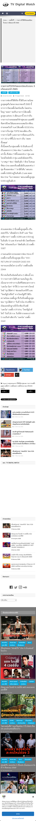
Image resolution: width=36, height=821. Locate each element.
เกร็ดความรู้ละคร (14, 684)
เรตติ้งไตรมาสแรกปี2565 (24, 386)
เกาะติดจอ (12, 645)
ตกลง (18, 814)
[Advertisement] (18, 43)
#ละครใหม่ (4, 642)
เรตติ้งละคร (13, 386)
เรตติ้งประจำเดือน (14, 92)
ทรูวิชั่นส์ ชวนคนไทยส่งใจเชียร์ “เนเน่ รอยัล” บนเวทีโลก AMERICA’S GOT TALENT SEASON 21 (22, 545)
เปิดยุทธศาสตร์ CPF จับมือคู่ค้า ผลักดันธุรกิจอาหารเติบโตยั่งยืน (23, 423)
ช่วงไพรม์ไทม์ (22, 642)
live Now (29, 13)
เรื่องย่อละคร (21, 645)
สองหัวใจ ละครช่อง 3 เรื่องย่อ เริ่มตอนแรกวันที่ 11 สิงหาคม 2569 (18, 766)
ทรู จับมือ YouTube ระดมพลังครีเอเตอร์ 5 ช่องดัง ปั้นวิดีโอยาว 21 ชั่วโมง (23, 442)
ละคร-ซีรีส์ (4, 645)
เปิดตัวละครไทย (21, 723)
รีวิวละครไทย (28, 720)
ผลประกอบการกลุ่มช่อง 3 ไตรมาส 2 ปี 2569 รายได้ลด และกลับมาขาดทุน (23, 565)
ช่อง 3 (29, 642)
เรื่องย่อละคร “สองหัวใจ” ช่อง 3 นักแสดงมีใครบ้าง (23, 452)
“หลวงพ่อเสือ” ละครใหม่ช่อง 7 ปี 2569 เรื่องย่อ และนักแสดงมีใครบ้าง (18, 727)
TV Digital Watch (19, 96)
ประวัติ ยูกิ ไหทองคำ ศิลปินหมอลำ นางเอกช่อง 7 (23, 433)
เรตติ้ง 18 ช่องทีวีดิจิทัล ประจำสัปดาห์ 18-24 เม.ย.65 (31, 391)
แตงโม (3, 388)
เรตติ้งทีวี (4, 92)
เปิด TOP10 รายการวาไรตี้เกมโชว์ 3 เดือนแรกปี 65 (6, 391)
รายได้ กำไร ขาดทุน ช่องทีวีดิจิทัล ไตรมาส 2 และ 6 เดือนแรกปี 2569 (21, 556)
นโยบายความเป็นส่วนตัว (18, 818)
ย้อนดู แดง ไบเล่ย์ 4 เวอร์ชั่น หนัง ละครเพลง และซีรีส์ (21, 535)
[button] (33, 797)
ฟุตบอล (24, 383)
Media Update (13, 681)
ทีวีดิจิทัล (19, 383)
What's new (13, 642)
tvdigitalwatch (11, 383)
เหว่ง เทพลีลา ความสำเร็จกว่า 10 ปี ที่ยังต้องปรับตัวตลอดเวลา (23, 413)
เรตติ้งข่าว (7, 386)
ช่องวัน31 (31, 681)
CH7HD (11, 720)
